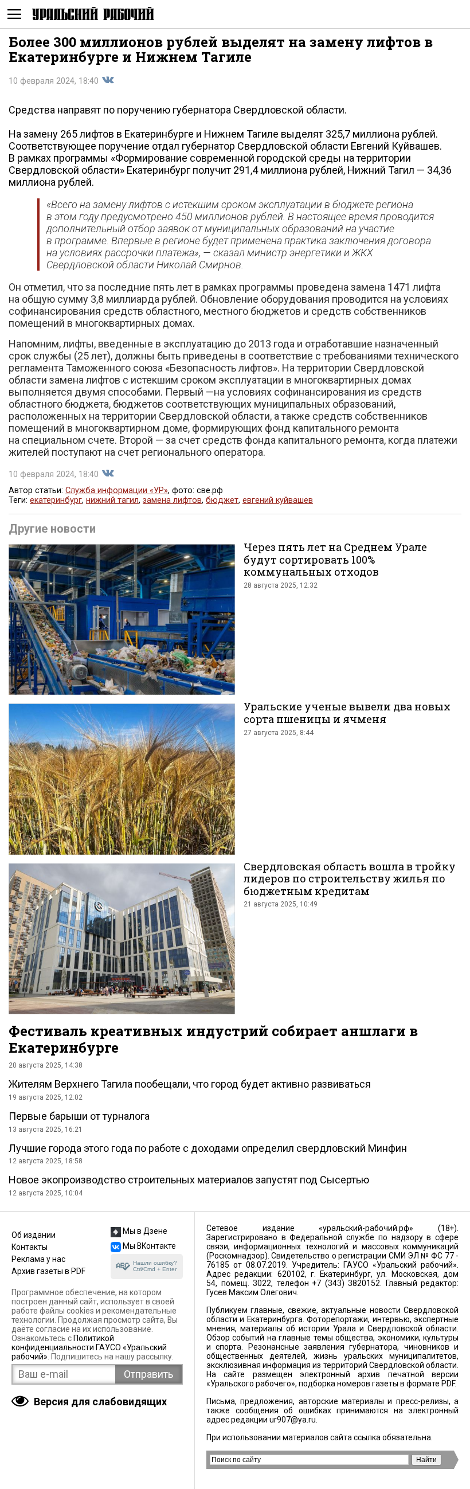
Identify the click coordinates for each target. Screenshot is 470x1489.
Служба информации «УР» (116, 490)
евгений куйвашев (277, 500)
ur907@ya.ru (292, 1419)
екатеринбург (56, 500)
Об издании (33, 1235)
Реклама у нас (38, 1259)
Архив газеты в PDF (48, 1271)
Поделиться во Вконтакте (108, 80)
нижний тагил (112, 500)
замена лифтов (172, 500)
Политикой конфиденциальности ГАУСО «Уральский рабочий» (89, 1347)
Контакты (29, 1247)
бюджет (222, 500)
